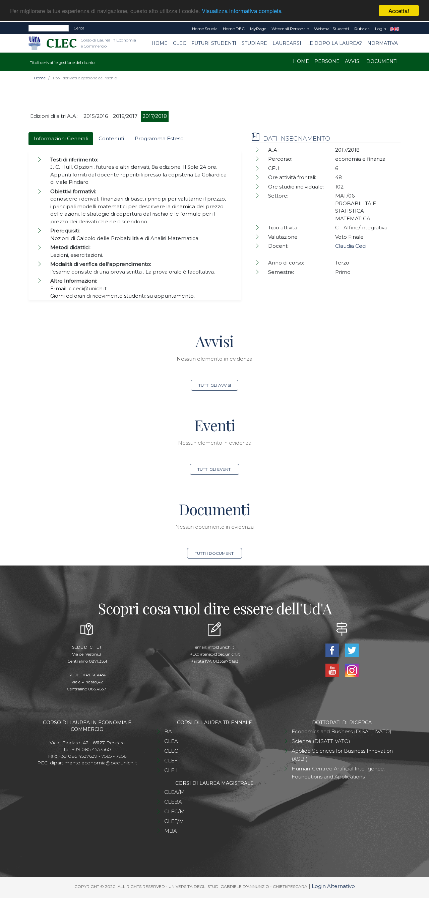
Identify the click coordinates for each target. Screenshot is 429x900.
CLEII (171, 770)
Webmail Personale (290, 28)
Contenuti (111, 138)
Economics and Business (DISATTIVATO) (341, 731)
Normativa (382, 43)
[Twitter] (352, 650)
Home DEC (234, 28)
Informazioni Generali (61, 138)
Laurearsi (286, 43)
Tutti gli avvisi (214, 385)
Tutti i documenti (215, 553)
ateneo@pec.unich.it (220, 654)
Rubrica (362, 28)
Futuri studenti (213, 43)
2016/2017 (125, 116)
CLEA (171, 741)
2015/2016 (95, 116)
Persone (327, 61)
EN (395, 28)
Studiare (254, 43)
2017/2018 (154, 116)
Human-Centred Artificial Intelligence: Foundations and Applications (338, 772)
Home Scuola (205, 28)
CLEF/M (174, 821)
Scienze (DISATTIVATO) (321, 741)
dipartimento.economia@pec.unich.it (93, 763)
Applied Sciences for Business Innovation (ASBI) (342, 755)
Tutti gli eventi (214, 469)
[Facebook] (332, 650)
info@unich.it (221, 647)
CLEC (179, 43)
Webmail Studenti (331, 28)
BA (168, 731)
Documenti (382, 61)
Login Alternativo (333, 886)
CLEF (171, 760)
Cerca (78, 27)
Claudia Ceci (350, 246)
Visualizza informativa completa (242, 11)
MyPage (258, 28)
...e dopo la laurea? (334, 43)
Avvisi (353, 61)
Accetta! (398, 10)
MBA (170, 831)
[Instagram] (352, 670)
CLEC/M (174, 811)
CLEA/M (174, 792)
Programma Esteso (159, 138)
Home (159, 43)
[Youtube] (332, 670)
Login (380, 28)
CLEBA (173, 802)
